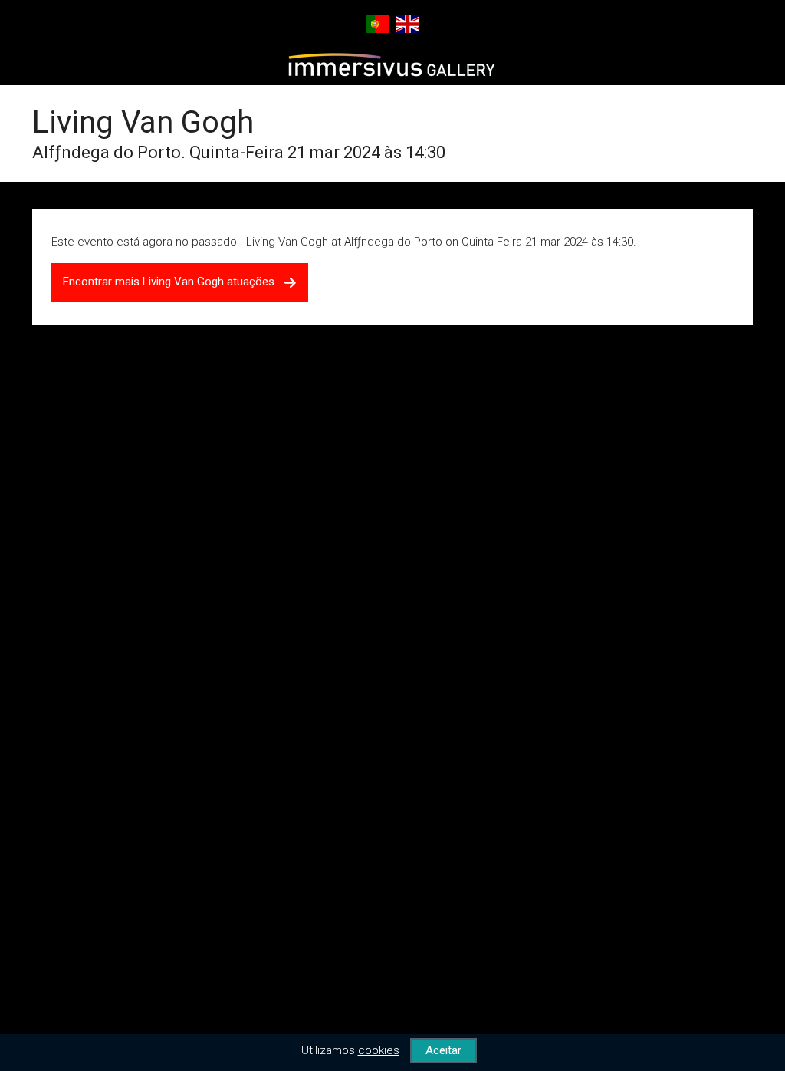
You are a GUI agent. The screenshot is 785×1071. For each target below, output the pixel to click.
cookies (378, 1050)
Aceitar (443, 1050)
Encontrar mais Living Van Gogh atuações (173, 281)
